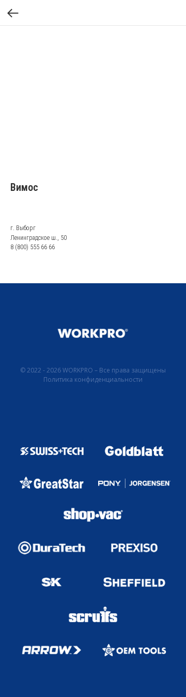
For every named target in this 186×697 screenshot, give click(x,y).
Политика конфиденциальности (93, 379)
